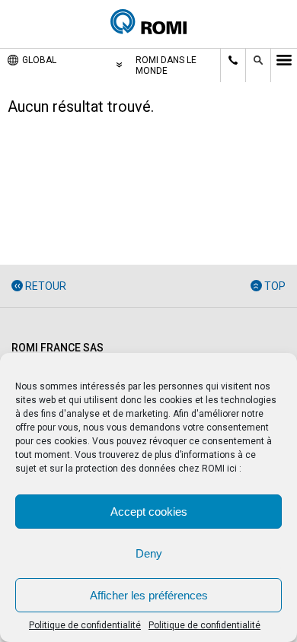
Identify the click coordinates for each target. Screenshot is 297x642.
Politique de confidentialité (85, 625)
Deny (149, 553)
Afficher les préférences (149, 595)
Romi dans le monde (166, 65)
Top (275, 286)
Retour (45, 286)
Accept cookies (148, 511)
